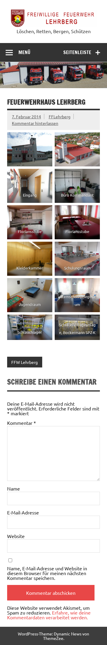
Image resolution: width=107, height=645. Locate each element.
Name (13, 488)
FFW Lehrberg (24, 362)
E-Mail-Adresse (23, 512)
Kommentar (21, 422)
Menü (24, 52)
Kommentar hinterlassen (35, 123)
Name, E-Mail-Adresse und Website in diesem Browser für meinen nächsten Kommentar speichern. (47, 573)
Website (16, 536)
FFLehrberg (59, 116)
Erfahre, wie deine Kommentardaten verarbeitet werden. (49, 614)
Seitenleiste (77, 52)
